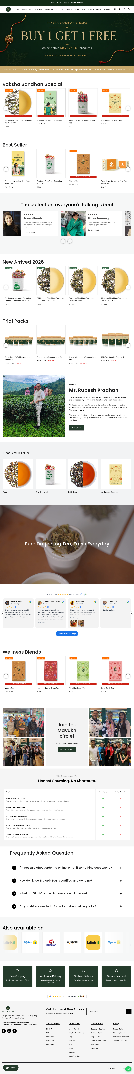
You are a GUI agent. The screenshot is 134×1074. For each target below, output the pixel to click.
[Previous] (6, 108)
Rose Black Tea (107, 688)
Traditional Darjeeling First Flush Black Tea (114, 182)
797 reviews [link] (72, 996)
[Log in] (119, 9)
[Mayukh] (8, 9)
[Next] (128, 108)
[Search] (124, 9)
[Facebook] (4, 1031)
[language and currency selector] (115, 9)
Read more (41, 622)
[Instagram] (9, 1031)
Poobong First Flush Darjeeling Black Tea (49, 182)
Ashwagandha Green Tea (111, 120)
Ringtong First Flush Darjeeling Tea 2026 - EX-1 (114, 299)
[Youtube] (14, 1031)
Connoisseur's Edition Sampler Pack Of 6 (17, 358)
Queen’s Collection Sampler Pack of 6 (83, 358)
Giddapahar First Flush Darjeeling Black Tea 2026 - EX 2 (51, 299)
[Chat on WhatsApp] (128, 1068)
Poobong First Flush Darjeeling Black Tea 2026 (82, 299)
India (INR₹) (112, 1068)
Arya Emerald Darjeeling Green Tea (82, 121)
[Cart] (129, 9)
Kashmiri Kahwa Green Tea (48, 688)
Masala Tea (73, 181)
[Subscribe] (128, 1011)
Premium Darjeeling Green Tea (49, 120)
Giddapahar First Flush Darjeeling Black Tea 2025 (18, 121)
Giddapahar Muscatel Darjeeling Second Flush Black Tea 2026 (18, 299)
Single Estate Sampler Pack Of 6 (50, 357)
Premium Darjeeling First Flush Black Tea (17, 182)
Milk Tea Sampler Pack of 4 (112, 357)
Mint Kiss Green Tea (77, 688)
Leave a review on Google (67, 633)
